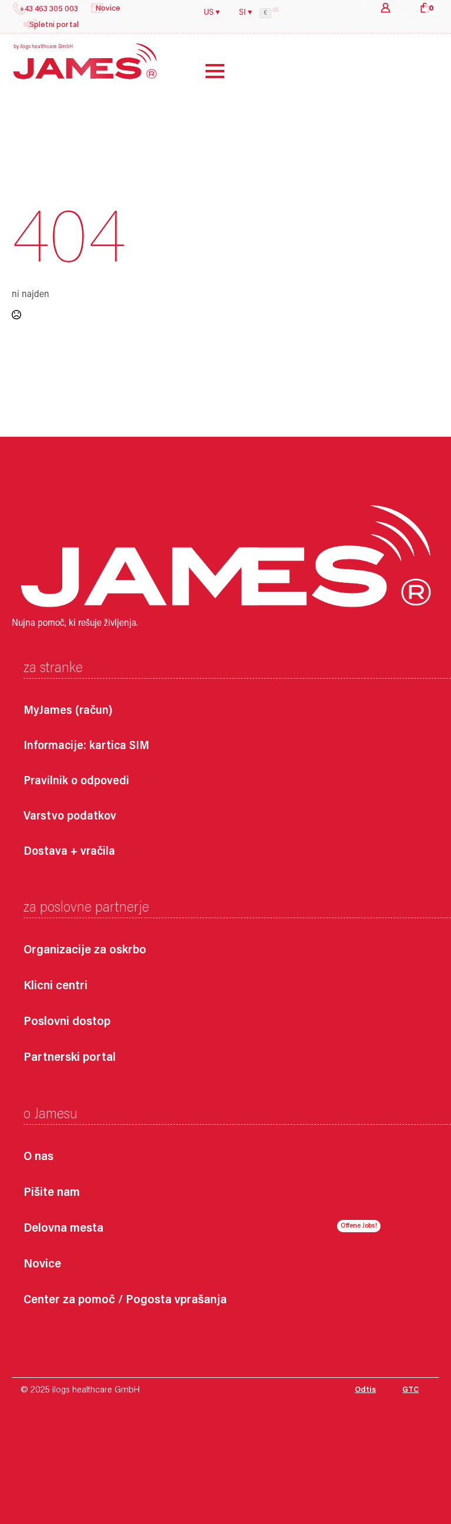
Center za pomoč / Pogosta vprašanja (125, 1300)
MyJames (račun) (68, 711)
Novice (42, 1265)
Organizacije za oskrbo (84, 951)
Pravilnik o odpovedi (76, 781)
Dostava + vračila (69, 852)
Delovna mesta (63, 1229)
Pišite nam (51, 1193)
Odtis (365, 1390)
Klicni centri (55, 986)
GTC (410, 1390)
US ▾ (212, 13)
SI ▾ (245, 13)
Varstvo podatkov (69, 816)
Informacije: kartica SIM (86, 746)
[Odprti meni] (206, 71)
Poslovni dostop (66, 1022)
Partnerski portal (69, 1058)
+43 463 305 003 (48, 9)
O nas (38, 1157)
